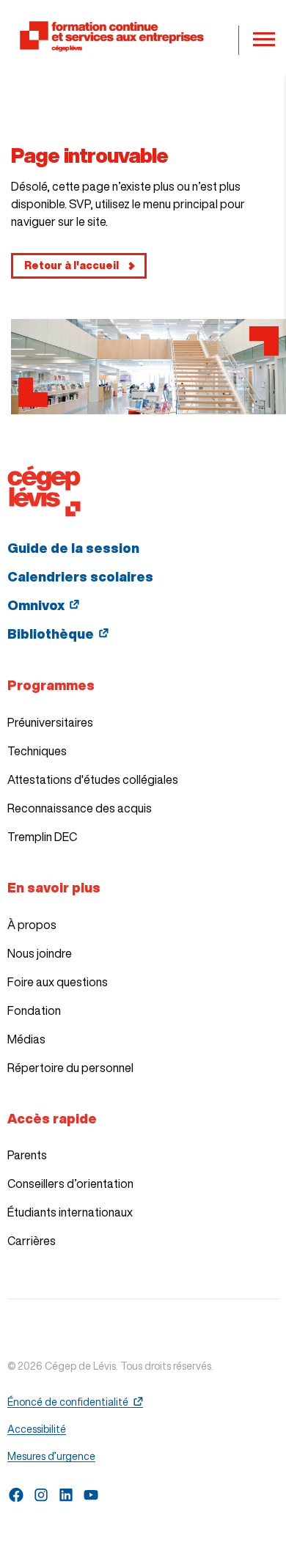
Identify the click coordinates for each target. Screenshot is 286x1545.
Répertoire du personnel (70, 1068)
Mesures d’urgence (51, 1456)
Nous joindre (39, 953)
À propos (31, 925)
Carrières (31, 1241)
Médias (26, 1039)
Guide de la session (73, 547)
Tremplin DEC (42, 837)
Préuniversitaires (50, 722)
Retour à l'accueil (71, 265)
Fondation (34, 1010)
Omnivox (36, 605)
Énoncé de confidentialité (67, 1402)
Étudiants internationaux (70, 1212)
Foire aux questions (57, 982)
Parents (27, 1155)
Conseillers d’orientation (70, 1183)
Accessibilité (36, 1429)
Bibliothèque (50, 633)
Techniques (37, 751)
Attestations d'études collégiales (92, 779)
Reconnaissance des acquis (79, 808)
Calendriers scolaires (80, 576)
